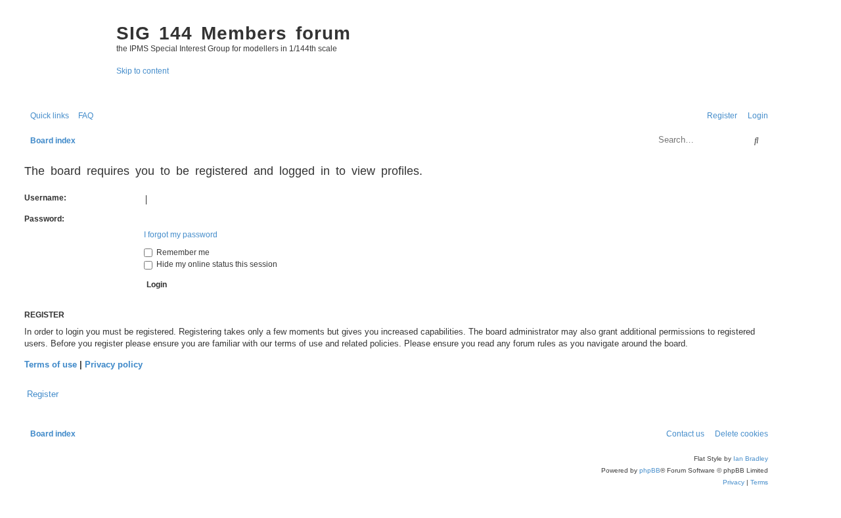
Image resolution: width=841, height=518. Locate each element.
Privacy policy (114, 364)
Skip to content (142, 71)
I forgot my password (180, 234)
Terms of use (50, 364)
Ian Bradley (750, 458)
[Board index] (63, 56)
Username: (45, 197)
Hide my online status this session (215, 264)
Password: (44, 219)
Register (42, 394)
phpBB (649, 470)
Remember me (182, 252)
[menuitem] (82, 115)
